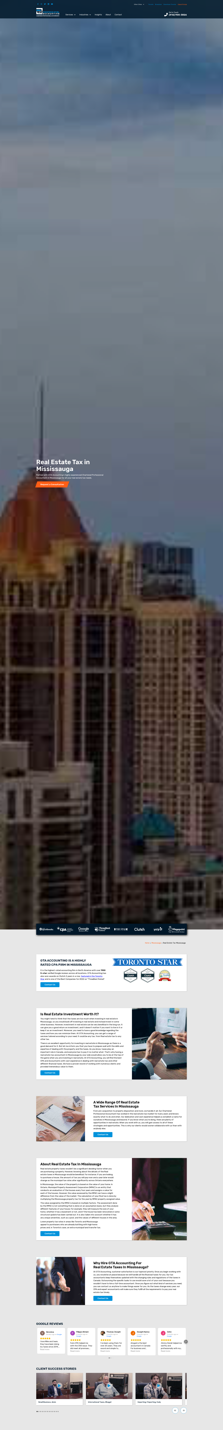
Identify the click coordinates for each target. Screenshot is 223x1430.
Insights (98, 15)
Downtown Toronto (170, 4)
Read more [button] (44, 1349)
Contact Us (50, 984)
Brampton (158, 4)
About (108, 15)
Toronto (150, 4)
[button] (139, 4)
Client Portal (182, 4)
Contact (118, 15)
